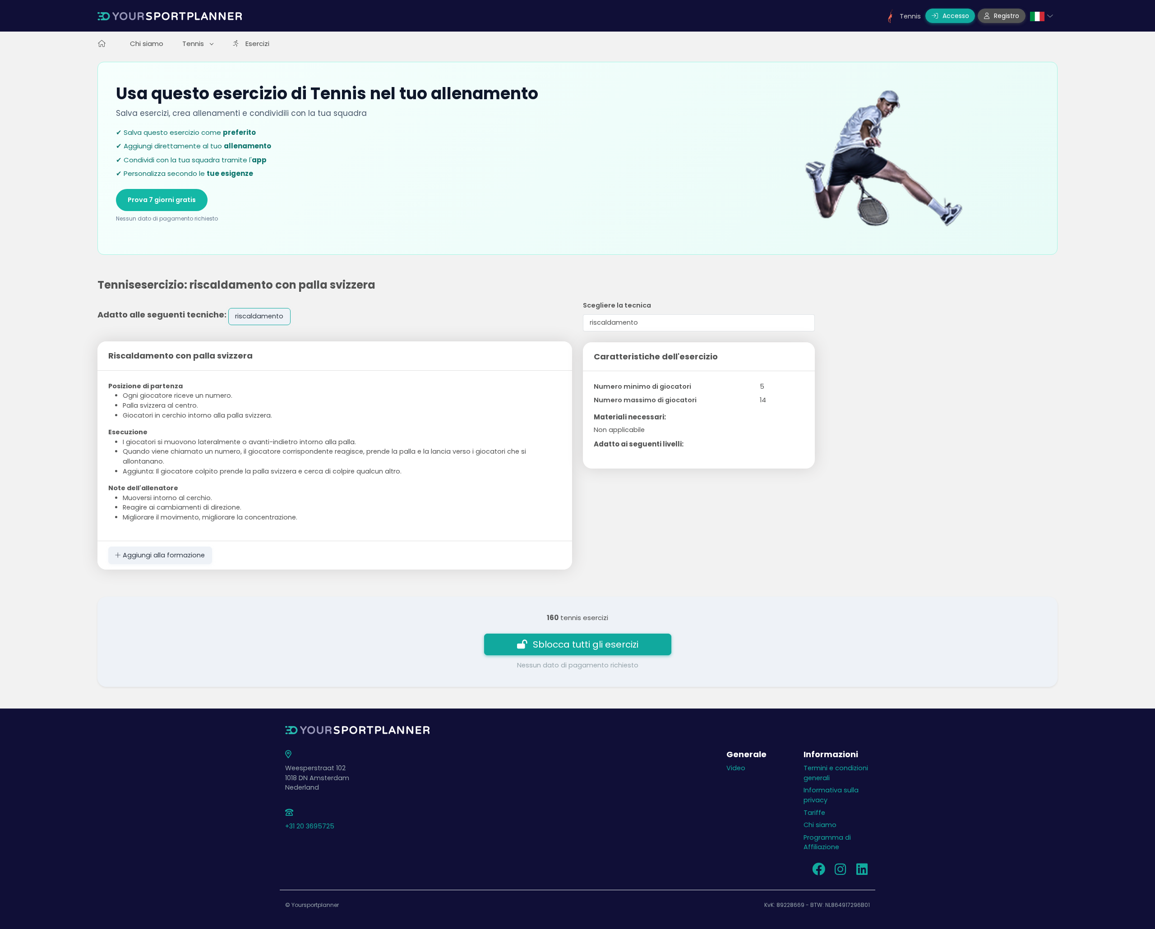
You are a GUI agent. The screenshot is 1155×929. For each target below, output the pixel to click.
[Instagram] (840, 871)
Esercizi (257, 43)
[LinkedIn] (862, 871)
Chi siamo (146, 43)
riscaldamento (259, 316)
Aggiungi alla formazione (163, 555)
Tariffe (814, 812)
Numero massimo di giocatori (645, 400)
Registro (1005, 15)
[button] (1041, 16)
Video (735, 768)
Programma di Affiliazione (827, 842)
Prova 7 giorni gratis (162, 199)
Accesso (955, 15)
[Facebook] (818, 871)
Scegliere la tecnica (617, 305)
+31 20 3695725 (309, 826)
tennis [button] (194, 43)
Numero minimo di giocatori (642, 386)
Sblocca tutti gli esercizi (585, 644)
